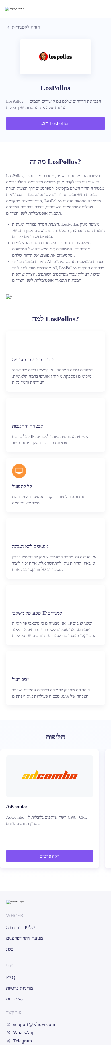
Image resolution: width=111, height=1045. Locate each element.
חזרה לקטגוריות (26, 27)
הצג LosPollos (55, 123)
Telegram (22, 1041)
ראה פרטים (50, 856)
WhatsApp (23, 1032)
